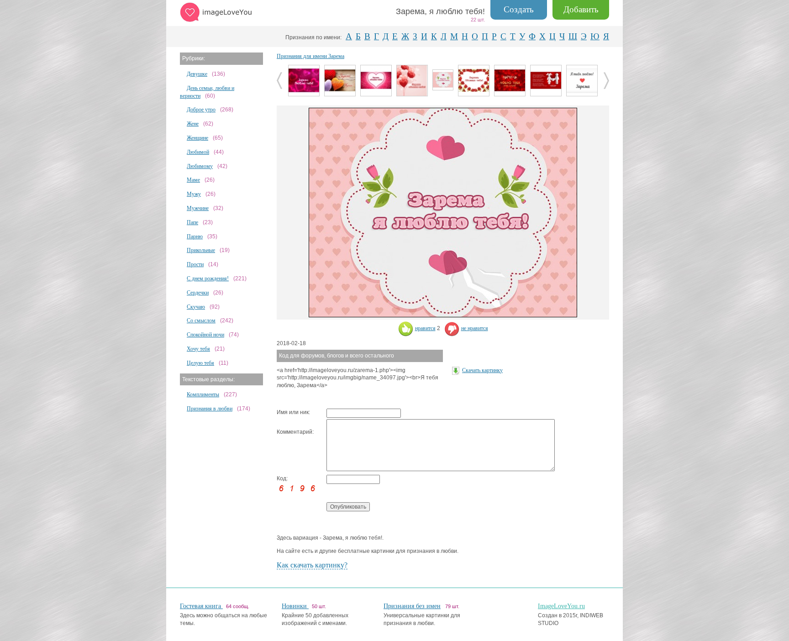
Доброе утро (201, 109)
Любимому (200, 166)
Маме (193, 180)
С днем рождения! (208, 278)
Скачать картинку (482, 370)
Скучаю (196, 307)
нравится (425, 328)
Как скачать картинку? (312, 565)
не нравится (474, 328)
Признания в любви (209, 408)
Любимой (198, 152)
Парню (195, 236)
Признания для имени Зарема (310, 56)
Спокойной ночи (205, 334)
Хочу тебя (198, 349)
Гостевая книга (201, 606)
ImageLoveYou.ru (561, 606)
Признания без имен (412, 606)
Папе (192, 222)
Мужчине (198, 208)
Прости (195, 264)
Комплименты (203, 394)
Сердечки (198, 292)
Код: (282, 478)
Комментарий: (295, 432)
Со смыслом (201, 320)
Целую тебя (200, 363)
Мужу (194, 194)
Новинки (295, 606)
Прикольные (201, 250)
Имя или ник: (293, 412)
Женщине (197, 138)
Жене (193, 124)
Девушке (197, 74)
